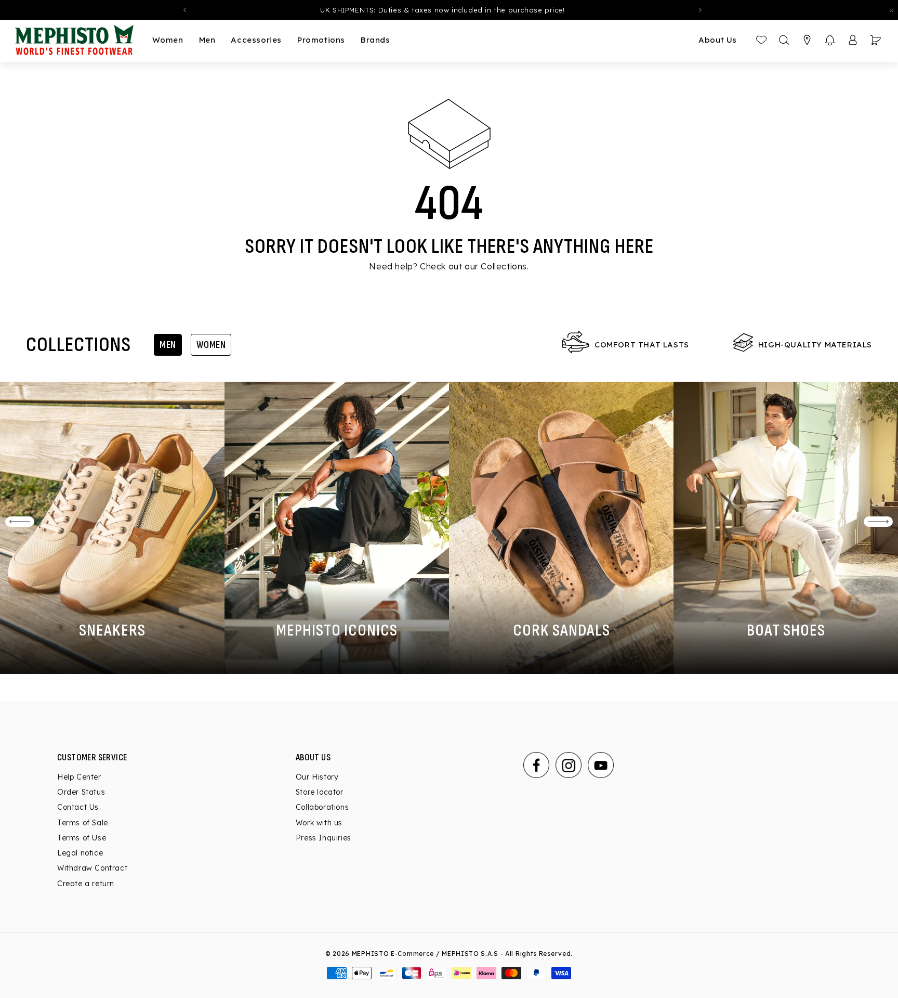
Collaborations (322, 807)
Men (168, 345)
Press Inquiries (323, 838)
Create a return (85, 883)
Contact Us (78, 807)
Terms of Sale (82, 822)
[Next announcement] (700, 10)
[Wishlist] (761, 40)
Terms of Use (81, 838)
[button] (829, 40)
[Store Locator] (807, 40)
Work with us (319, 822)
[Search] (784, 40)
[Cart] (875, 40)
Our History (317, 777)
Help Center (79, 777)
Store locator (320, 792)
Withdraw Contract (92, 868)
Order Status (81, 792)
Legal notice (80, 853)
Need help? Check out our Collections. (449, 266)
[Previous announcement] (184, 10)
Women (211, 345)
